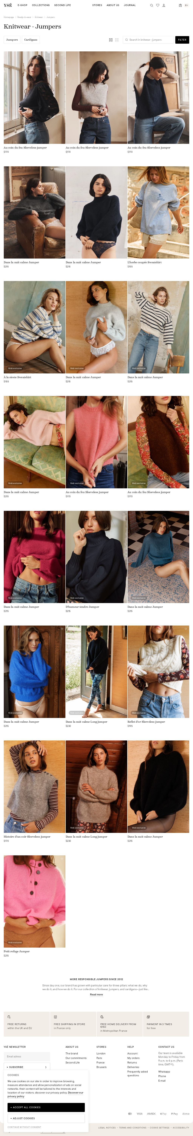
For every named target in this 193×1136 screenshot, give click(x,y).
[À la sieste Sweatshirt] (34, 327)
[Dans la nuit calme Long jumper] (96, 672)
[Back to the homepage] (8, 5)
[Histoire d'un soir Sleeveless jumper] (34, 786)
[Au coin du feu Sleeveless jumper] (34, 97)
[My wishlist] (158, 5)
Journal (130, 5)
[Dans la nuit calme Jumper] (34, 212)
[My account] (164, 5)
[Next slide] (62, 97)
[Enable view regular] (111, 40)
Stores (97, 5)
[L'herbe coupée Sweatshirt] (158, 212)
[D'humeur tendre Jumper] (96, 557)
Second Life (62, 5)
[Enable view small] (117, 40)
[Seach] (152, 5)
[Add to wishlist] (62, 54)
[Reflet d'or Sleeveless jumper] (158, 672)
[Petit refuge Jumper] (34, 901)
